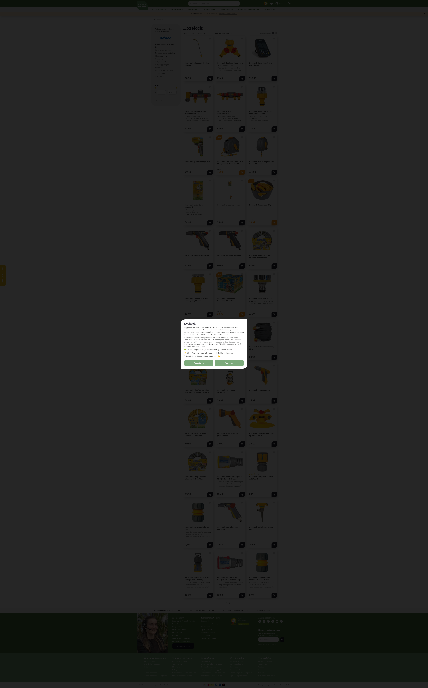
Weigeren (229, 363)
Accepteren (199, 363)
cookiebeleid (200, 346)
